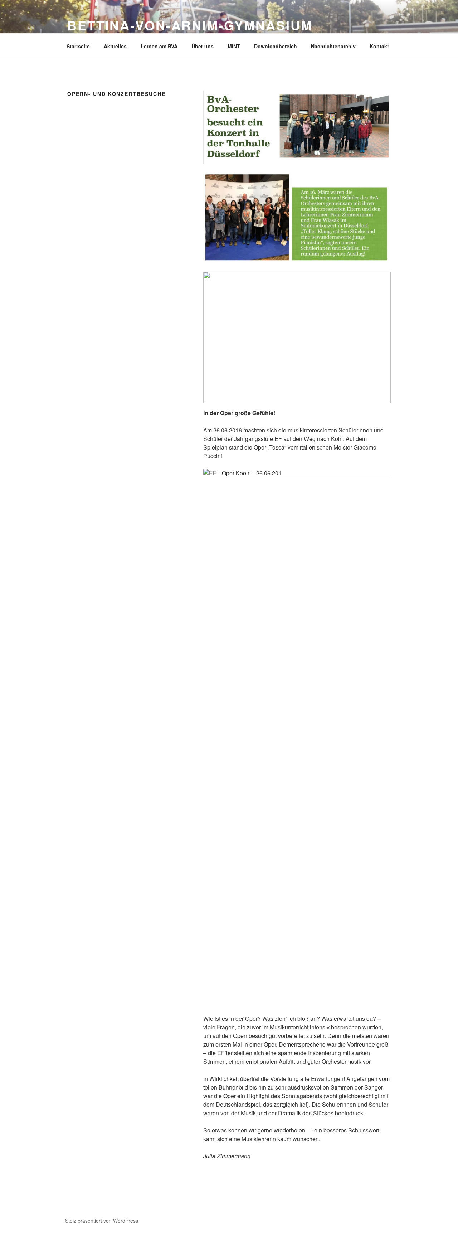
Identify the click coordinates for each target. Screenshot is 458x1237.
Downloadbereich (275, 46)
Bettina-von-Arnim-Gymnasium (190, 25)
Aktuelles (115, 46)
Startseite (78, 46)
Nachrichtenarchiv (333, 46)
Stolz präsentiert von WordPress (101, 1220)
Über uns (202, 46)
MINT (234, 46)
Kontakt (379, 46)
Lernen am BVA (159, 46)
